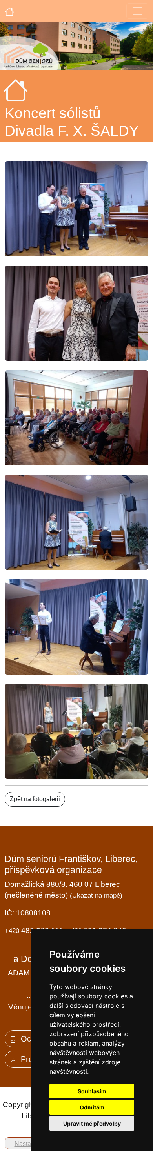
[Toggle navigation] (137, 11)
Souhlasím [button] (92, 1091)
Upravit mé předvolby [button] (92, 1123)
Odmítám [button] (92, 1107)
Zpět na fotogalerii (35, 799)
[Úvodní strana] (9, 11)
